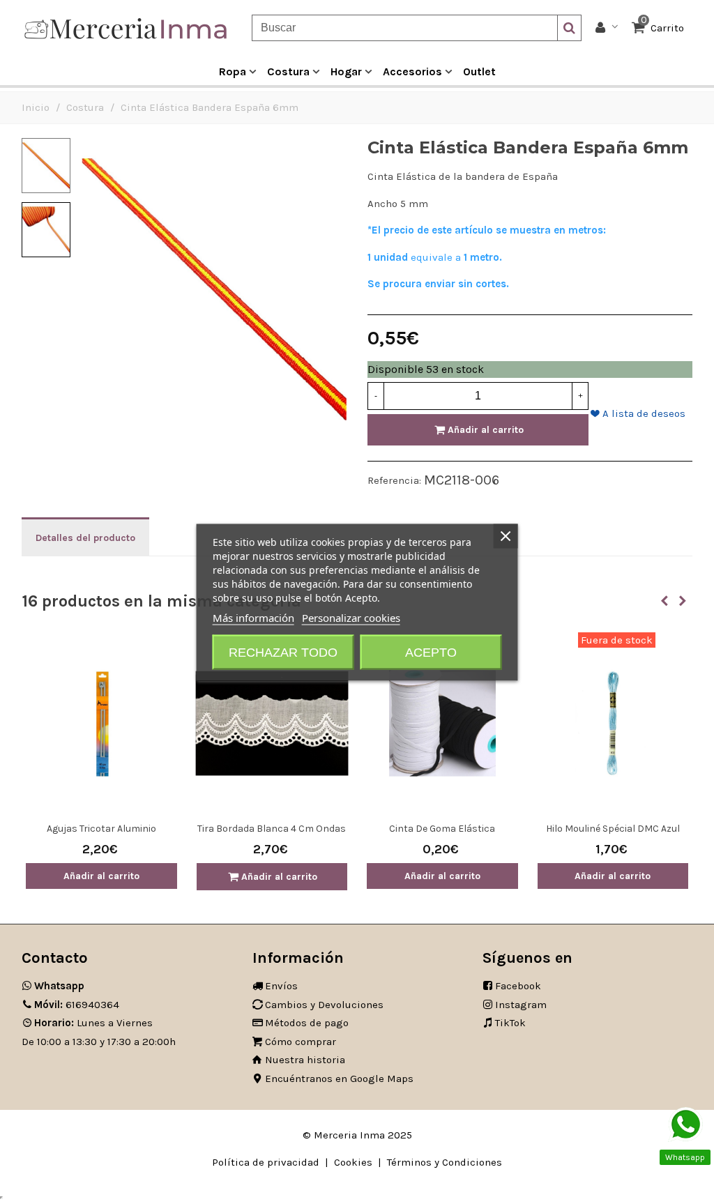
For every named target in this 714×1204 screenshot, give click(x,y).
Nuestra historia (305, 1059)
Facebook (518, 986)
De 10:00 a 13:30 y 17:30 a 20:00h (99, 1041)
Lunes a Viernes (93, 1022)
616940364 (76, 1004)
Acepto (431, 652)
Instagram (521, 1004)
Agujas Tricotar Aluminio (101, 829)
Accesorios (412, 71)
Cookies (353, 1162)
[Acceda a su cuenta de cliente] (607, 28)
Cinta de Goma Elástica (442, 829)
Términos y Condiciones (444, 1162)
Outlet (479, 71)
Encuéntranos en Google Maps (339, 1078)
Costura (288, 71)
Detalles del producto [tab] (85, 538)
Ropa (232, 71)
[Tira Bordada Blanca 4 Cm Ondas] (272, 723)
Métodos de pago (307, 1022)
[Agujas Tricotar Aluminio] (101, 723)
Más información (253, 617)
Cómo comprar (300, 1041)
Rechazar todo (283, 652)
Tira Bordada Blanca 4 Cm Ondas (271, 829)
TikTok (510, 1022)
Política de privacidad (265, 1162)
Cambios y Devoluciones (324, 1004)
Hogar (346, 71)
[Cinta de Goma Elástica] (442, 723)
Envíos (281, 986)
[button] (664, 601)
